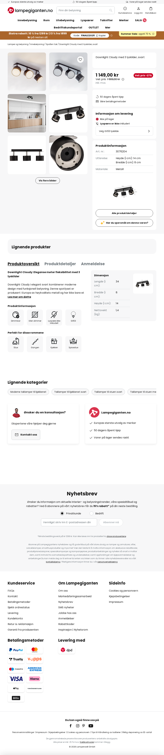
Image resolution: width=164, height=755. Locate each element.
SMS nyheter (66, 607)
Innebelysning (37, 44)
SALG (138, 20)
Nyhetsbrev (65, 602)
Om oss (63, 591)
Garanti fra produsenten (23, 630)
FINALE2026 (90, 35)
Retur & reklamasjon (20, 624)
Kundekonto (15, 618)
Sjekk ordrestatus (19, 607)
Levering (13, 613)
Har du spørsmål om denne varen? (127, 222)
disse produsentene (116, 536)
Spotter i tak (51, 44)
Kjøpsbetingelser (119, 596)
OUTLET (94, 27)
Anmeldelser (66, 618)
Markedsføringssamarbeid (74, 596)
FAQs (11, 591)
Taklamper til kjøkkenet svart (70, 391)
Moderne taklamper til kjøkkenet (28, 391)
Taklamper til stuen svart (108, 391)
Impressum (116, 602)
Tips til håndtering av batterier (106, 732)
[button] (27, 113)
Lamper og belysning (18, 44)
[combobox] (86, 10)
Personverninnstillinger (23, 732)
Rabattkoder (66, 624)
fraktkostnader (87, 742)
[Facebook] (73, 725)
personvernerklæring (108, 561)
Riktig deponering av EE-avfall (137, 732)
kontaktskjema (53, 561)
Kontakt (13, 596)
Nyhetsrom (81, 630)
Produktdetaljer (60, 263)
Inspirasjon (65, 630)
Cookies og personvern (123, 591)
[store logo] (30, 10)
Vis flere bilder (48, 180)
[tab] (23, 264)
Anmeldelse (93, 263)
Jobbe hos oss (67, 613)
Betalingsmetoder (19, 602)
